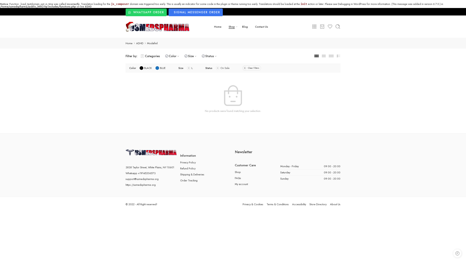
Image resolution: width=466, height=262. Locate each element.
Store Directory (318, 204)
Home (217, 27)
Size (191, 56)
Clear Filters (253, 68)
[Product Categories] (314, 26)
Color (172, 56)
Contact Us (261, 27)
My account (241, 184)
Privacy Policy (188, 162)
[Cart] (322, 26)
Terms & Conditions (278, 204)
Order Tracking (189, 180)
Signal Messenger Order (197, 12)
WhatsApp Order (148, 12)
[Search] (337, 26)
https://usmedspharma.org (141, 185)
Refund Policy (188, 168)
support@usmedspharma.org (142, 179)
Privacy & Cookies (253, 204)
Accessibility (299, 204)
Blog (245, 27)
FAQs (238, 178)
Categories (152, 56)
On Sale (225, 68)
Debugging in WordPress (352, 4)
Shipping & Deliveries (192, 174)
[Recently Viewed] (457, 253)
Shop (232, 27)
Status (209, 56)
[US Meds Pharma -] (157, 26)
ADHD (139, 43)
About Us (335, 204)
